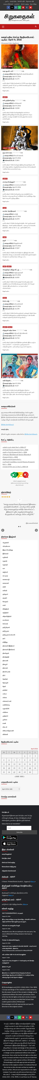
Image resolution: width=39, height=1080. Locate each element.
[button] (3, 26)
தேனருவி (5, 683)
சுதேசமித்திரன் (7, 616)
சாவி (4, 605)
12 (9, 764)
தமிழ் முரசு (6, 631)
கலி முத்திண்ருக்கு (14, 100)
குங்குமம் (5, 594)
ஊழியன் (5, 572)
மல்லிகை (5, 712)
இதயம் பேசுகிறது (8, 550)
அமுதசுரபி (6, 542)
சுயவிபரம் (17, 4)
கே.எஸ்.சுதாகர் (18, 155)
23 (30, 768)
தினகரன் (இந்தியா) (8, 646)
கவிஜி (16, 214)
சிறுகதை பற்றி (30, 1)
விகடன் (10, 327)
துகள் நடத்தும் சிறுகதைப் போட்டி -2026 (15, 452)
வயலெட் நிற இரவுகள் (15, 211)
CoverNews (23, 1077)
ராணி (4, 723)
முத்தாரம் (5, 716)
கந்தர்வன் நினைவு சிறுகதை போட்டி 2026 (15, 450)
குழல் (10, 240)
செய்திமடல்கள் (6, 858)
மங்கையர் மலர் (7, 701)
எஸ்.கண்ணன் (18, 304)
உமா (4, 568)
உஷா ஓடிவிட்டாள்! (13, 71)
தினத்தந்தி (6, 657)
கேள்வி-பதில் (21, 1)
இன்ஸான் (5, 553)
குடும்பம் (5, 66)
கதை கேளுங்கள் (7, 854)
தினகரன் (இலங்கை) (9, 649)
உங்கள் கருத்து (25, 4)
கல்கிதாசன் (18, 103)
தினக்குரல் (6, 653)
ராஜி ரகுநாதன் (18, 272)
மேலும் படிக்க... (6, 90)
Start (18, 526)
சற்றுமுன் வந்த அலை (15, 330)
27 (14, 772)
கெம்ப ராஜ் (11, 301)
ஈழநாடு (5, 561)
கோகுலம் (5, 601)
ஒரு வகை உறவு (13, 153)
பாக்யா (5, 694)
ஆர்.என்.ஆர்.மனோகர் (20, 333)
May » (22, 776)
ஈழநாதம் (5, 564)
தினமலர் (5, 668)
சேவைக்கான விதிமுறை (9, 866)
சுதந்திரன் (6, 612)
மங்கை (5, 697)
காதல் (4, 207)
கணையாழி (6, 579)
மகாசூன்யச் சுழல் (15, 925)
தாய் (4, 638)
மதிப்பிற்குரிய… (13, 380)
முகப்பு (7, 1)
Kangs (4, 940)
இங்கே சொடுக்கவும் (7, 424)
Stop (20, 526)
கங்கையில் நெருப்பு (14, 940)
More (33, 881)
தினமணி (11, 375)
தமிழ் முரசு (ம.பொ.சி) (9, 635)
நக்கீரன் (5, 690)
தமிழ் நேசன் (6, 627)
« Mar (17, 776)
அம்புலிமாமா (6, 546)
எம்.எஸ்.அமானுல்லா (20, 954)
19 (9, 768)
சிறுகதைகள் (19, 16)
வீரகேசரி (10, 66)
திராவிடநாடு (6, 671)
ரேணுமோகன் (18, 243)
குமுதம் (5, 598)
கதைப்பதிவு (13, 1)
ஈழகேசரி (5, 557)
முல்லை (5, 719)
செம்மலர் (5, 624)
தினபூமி (5, 664)
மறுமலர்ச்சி (6, 708)
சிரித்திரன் (6, 609)
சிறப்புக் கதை (11, 148)
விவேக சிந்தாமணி (8, 730)
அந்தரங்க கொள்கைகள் (9, 871)
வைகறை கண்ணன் (20, 185)
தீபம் (4, 675)
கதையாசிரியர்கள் (8, 4)
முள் (9, 966)
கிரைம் (4, 297)
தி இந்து (5, 642)
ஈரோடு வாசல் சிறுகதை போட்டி (12, 459)
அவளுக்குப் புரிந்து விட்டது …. (17, 269)
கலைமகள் (6, 583)
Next (36, 530)
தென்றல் (5, 679)
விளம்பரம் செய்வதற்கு (8, 862)
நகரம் (21, 913)
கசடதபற (5, 576)
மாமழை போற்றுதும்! (14, 182)
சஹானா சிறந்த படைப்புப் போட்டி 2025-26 (15, 467)
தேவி (4, 686)
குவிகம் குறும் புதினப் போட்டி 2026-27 (14, 447)
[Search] (36, 26)
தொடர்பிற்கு (33, 4)
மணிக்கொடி (6, 705)
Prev (2, 530)
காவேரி (5, 590)
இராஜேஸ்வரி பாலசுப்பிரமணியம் (23, 74)
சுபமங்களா (6, 620)
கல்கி (4, 266)
